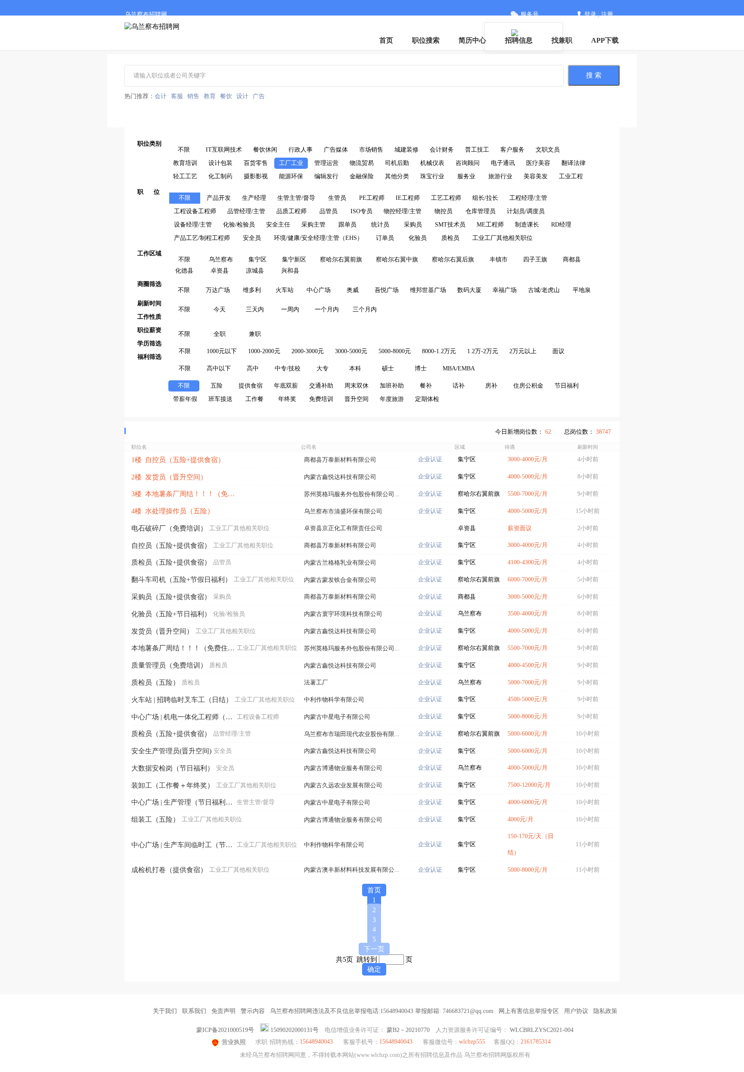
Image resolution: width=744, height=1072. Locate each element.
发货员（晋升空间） (162, 631)
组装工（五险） (155, 819)
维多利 (252, 290)
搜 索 (593, 75)
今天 (220, 309)
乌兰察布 (221, 259)
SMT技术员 (450, 224)
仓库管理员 (480, 211)
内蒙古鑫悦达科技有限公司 (340, 477)
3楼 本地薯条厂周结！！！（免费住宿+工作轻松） (183, 493)
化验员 (418, 238)
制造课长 (527, 224)
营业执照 (234, 1042)
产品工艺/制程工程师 (202, 238)
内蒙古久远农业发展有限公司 (343, 785)
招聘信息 (519, 40)
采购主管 (313, 224)
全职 (220, 334)
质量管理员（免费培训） (169, 665)
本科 (355, 368)
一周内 (290, 309)
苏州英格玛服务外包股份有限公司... (352, 494)
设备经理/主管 (193, 224)
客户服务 (512, 149)
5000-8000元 (394, 351)
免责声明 (223, 1011)
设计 (242, 96)
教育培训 (185, 163)
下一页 (374, 949)
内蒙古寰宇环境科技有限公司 (343, 614)
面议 (558, 351)
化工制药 (220, 176)
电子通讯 (503, 163)
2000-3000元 (307, 351)
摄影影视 (256, 176)
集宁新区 (294, 259)
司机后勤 (397, 163)
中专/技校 (288, 368)
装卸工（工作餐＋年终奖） (172, 785)
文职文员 (548, 149)
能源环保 (291, 176)
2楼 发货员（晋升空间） (169, 477)
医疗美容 (538, 163)
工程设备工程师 (195, 211)
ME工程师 (490, 224)
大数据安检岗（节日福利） (172, 768)
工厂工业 (291, 163)
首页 (386, 40)
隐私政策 (605, 1011)
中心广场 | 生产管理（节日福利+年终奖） (183, 802)
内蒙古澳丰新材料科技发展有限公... (352, 870)
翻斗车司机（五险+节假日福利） (181, 579)
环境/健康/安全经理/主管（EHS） (318, 238)
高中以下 (219, 368)
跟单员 (347, 224)
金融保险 (362, 176)
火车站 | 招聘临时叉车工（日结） (181, 699)
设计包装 (220, 163)
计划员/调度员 (526, 211)
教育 (210, 96)
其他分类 (397, 176)
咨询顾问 (468, 163)
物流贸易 (362, 163)
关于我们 (165, 1011)
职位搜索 (426, 40)
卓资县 (220, 270)
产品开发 (219, 198)
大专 (322, 368)
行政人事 (300, 149)
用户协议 (576, 1011)
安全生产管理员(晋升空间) (171, 751)
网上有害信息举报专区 (529, 1011)
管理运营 (326, 163)
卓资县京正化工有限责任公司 (343, 528)
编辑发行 (326, 176)
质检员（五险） (155, 682)
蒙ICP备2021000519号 (225, 1030)
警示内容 (253, 1011)
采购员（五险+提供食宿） (171, 596)
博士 (421, 368)
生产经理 (254, 198)
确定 (374, 969)
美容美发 (536, 176)
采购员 (413, 224)
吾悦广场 (387, 290)
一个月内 (327, 309)
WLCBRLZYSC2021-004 (542, 1030)
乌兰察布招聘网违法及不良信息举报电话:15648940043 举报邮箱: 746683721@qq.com (381, 1011)
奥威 (353, 290)
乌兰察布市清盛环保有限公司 (343, 511)
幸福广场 (505, 290)
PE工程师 (371, 198)
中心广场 (319, 290)
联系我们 (194, 1011)
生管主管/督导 (296, 198)
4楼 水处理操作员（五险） (172, 511)
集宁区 (257, 259)
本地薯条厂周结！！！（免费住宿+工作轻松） (183, 648)
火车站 (285, 290)
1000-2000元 (264, 351)
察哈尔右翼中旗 (397, 259)
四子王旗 (535, 259)
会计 (161, 96)
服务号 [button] (530, 14)
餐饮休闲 (265, 149)
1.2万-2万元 (482, 351)
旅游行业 (500, 176)
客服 (177, 96)
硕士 (388, 368)
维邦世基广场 (428, 290)
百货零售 (256, 163)
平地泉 (582, 290)
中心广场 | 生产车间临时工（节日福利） (183, 844)
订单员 (385, 238)
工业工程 (571, 176)
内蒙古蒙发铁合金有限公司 (340, 580)
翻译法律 (573, 163)
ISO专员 (361, 211)
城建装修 (406, 149)
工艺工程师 (446, 198)
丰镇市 (499, 259)
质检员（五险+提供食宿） (171, 562)
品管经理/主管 (246, 211)
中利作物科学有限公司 (334, 699)
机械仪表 (432, 163)
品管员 (328, 211)
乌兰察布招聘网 (146, 14)
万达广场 (218, 290)
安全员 (252, 238)
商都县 (572, 259)
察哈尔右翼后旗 (453, 259)
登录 (590, 14)
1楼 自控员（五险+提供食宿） (178, 459)
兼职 (255, 334)
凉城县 (255, 270)
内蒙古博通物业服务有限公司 (343, 768)
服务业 (466, 176)
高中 (253, 368)
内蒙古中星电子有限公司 (337, 717)
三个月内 (365, 309)
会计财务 (442, 149)
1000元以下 (222, 351)
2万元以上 (522, 351)
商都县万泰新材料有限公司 (340, 460)
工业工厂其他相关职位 (502, 238)
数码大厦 (469, 290)
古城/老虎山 (544, 290)
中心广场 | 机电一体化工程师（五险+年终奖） (183, 717)
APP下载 (605, 40)
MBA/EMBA (459, 368)
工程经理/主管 (528, 198)
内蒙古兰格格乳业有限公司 (340, 562)
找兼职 (562, 40)
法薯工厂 (316, 682)
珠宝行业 (432, 176)
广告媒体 (336, 149)
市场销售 (371, 149)
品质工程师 (291, 211)
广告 (259, 96)
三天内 (255, 309)
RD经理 (561, 224)
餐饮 (226, 96)
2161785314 (536, 1041)
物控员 (443, 211)
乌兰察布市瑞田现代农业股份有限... (352, 734)
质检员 (450, 238)
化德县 (184, 270)
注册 (607, 14)
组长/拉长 (485, 198)
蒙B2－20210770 (408, 1030)
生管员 (337, 198)
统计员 (380, 224)
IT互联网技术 (224, 149)
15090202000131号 (294, 1030)
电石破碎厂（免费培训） (169, 528)
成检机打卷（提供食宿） (169, 869)
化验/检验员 (239, 224)
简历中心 (472, 40)
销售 (193, 96)
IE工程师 (408, 198)
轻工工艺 (185, 176)
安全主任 (278, 224)
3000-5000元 (351, 351)
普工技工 (477, 149)
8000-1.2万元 (439, 351)
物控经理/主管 (403, 211)
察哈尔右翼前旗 (341, 259)
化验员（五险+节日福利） (171, 614)
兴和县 (290, 270)
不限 (184, 149)
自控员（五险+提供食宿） (171, 545)
